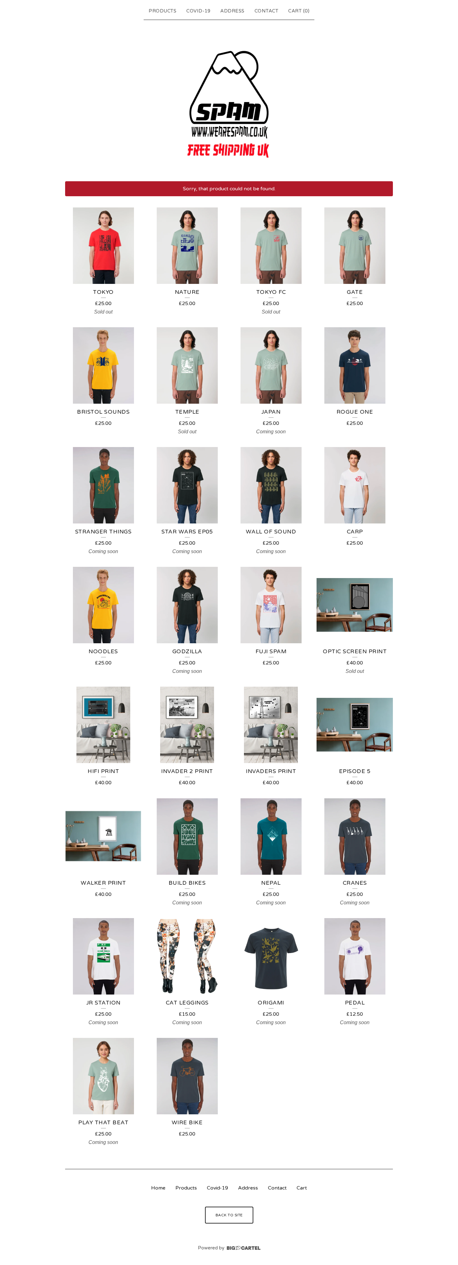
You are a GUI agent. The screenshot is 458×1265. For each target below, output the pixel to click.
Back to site (229, 1215)
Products (162, 11)
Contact (267, 11)
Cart (302, 1188)
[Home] (229, 99)
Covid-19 (198, 11)
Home (158, 1188)
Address (232, 11)
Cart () (298, 11)
